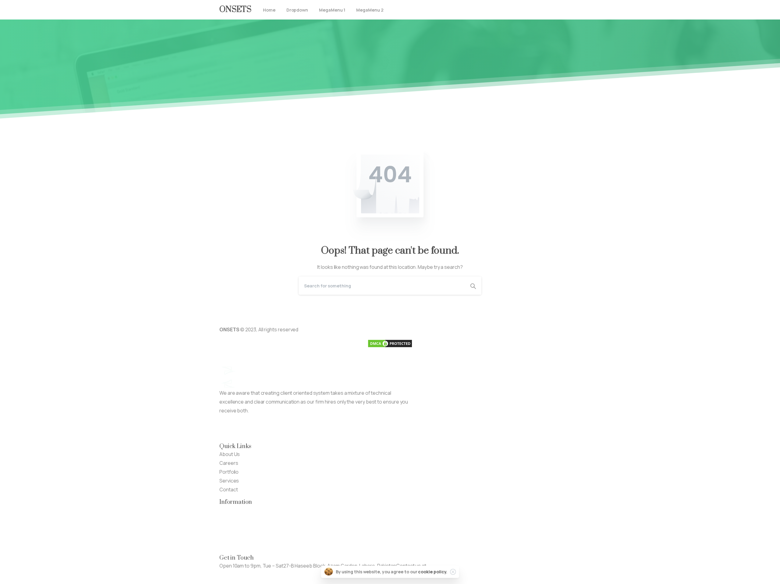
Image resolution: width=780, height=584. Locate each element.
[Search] (473, 285)
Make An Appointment (298, 428)
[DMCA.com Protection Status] (390, 343)
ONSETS (235, 10)
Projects (229, 518)
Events (227, 527)
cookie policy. (432, 572)
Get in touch (232, 574)
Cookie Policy (234, 545)
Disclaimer (230, 536)
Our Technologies (239, 510)
